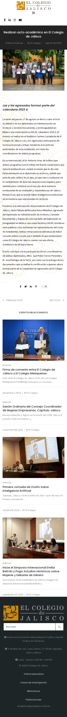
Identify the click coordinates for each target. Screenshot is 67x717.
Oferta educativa (33, 674)
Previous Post (14, 300)
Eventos (10, 43)
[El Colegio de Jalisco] (34, 8)
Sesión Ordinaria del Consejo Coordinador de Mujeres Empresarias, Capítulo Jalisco (32, 408)
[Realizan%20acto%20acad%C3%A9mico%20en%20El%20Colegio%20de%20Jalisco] (20, 287)
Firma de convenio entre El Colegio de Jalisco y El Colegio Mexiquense (29, 371)
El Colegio (36, 43)
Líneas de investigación (33, 682)
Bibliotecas (33, 691)
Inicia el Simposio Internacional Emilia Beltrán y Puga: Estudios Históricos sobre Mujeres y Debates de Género (31, 571)
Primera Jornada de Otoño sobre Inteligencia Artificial (26, 489)
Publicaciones (33, 699)
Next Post (55, 300)
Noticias (19, 43)
